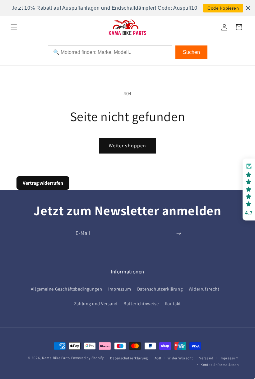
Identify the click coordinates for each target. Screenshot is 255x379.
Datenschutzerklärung (160, 289)
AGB (158, 358)
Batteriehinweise (141, 303)
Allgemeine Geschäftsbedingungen (66, 289)
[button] (14, 27)
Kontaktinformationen (220, 364)
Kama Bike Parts (56, 357)
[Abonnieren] (179, 233)
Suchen (191, 52)
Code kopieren (223, 8)
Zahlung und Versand (96, 303)
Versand (206, 358)
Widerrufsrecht (204, 289)
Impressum (119, 289)
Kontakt (173, 303)
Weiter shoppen (127, 145)
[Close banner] (248, 8)
